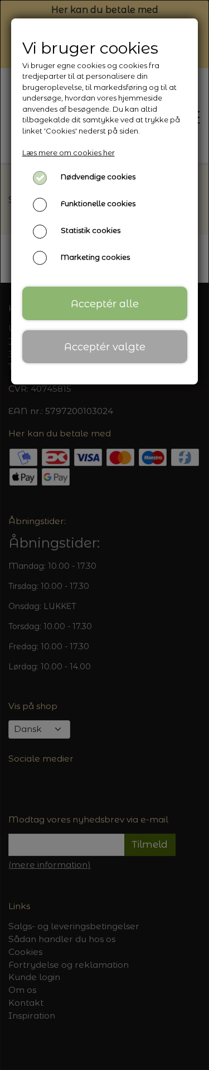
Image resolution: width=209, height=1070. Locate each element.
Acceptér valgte (104, 346)
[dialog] (104, 535)
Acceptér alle (105, 303)
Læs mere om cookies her (68, 152)
